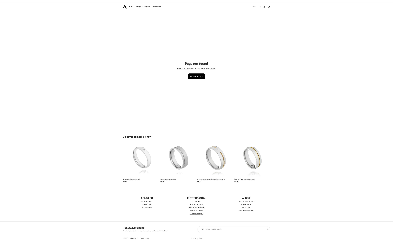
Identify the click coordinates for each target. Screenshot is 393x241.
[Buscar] (260, 6)
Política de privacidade (196, 207)
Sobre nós (196, 201)
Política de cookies (196, 210)
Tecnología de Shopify (142, 238)
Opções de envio (246, 204)
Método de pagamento (246, 201)
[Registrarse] (267, 229)
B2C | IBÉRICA (132, 238)
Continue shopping (196, 76)
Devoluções (246, 207)
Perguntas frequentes (246, 210)
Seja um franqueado (196, 204)
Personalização (147, 204)
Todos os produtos (147, 201)
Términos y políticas (196, 238)
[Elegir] (155, 174)
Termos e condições (196, 213)
